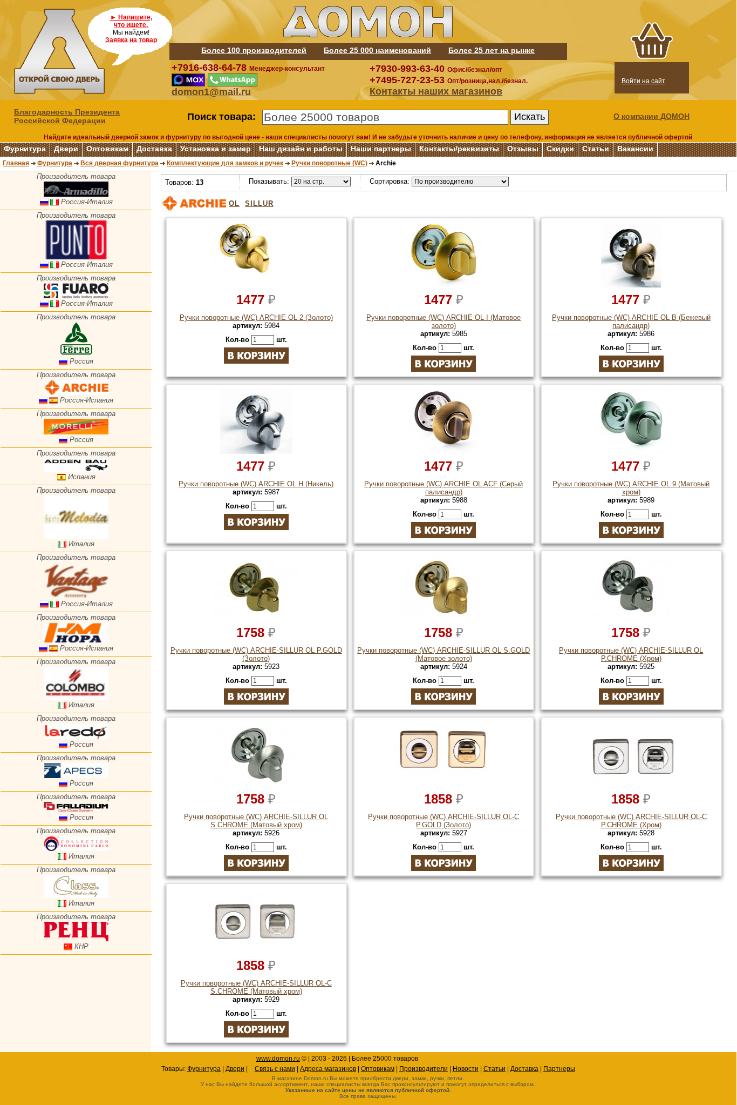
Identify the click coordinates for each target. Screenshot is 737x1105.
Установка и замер (215, 148)
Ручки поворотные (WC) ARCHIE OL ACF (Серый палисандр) (443, 488)
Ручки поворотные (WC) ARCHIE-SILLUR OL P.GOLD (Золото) (256, 654)
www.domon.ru (278, 1058)
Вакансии (635, 148)
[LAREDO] (76, 737)
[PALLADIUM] (76, 810)
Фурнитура (25, 148)
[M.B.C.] (76, 849)
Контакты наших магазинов (436, 91)
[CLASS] (76, 896)
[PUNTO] (76, 257)
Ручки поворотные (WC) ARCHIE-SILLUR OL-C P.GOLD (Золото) (443, 821)
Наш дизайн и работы (301, 148)
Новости (466, 1069)
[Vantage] (76, 596)
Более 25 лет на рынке (491, 50)
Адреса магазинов (328, 1069)
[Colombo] (76, 697)
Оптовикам (107, 148)
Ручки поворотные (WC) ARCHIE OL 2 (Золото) (256, 317)
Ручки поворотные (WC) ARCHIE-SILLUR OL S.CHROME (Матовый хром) (256, 821)
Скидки (560, 148)
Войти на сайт (643, 81)
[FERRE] (76, 354)
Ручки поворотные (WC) (329, 163)
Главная (16, 163)
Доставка (154, 148)
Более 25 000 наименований (377, 50)
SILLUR (259, 203)
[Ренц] (76, 939)
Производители (423, 1069)
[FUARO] (76, 296)
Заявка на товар (131, 40)
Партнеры (559, 1069)
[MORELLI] (76, 432)
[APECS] (76, 776)
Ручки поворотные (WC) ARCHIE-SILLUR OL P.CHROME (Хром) (631, 654)
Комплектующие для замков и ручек (225, 163)
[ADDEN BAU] (76, 469)
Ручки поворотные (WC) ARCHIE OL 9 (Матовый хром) (630, 488)
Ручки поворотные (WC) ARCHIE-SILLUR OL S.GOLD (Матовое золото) (443, 654)
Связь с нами (275, 1069)
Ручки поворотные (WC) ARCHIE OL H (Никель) (256, 484)
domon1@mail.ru (211, 91)
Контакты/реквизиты (459, 148)
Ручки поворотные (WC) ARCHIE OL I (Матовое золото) (443, 321)
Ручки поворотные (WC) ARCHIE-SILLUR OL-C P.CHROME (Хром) (631, 821)
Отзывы (522, 148)
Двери (66, 148)
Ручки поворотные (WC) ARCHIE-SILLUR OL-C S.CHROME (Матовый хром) (256, 987)
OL (234, 203)
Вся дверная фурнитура (119, 163)
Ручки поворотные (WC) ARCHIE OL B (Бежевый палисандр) (631, 321)
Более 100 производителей (253, 50)
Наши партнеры (381, 148)
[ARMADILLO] (76, 194)
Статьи (595, 148)
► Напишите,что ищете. (131, 21)
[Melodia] (76, 536)
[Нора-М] (76, 641)
